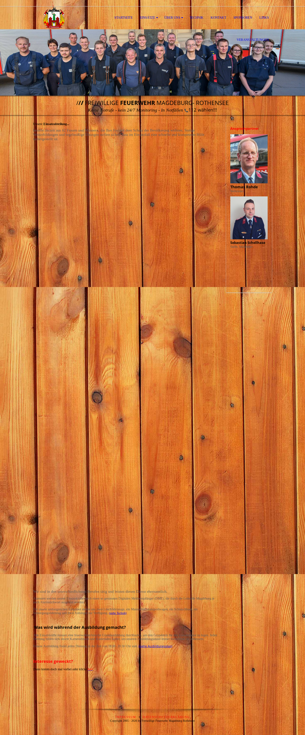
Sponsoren (242, 17)
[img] (54, 17)
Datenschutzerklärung (166, 717)
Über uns (172, 17)
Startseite (123, 17)
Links (264, 17)
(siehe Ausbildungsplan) (155, 646)
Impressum (125, 717)
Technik (196, 17)
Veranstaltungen (253, 39)
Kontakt (218, 17)
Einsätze (147, 17)
